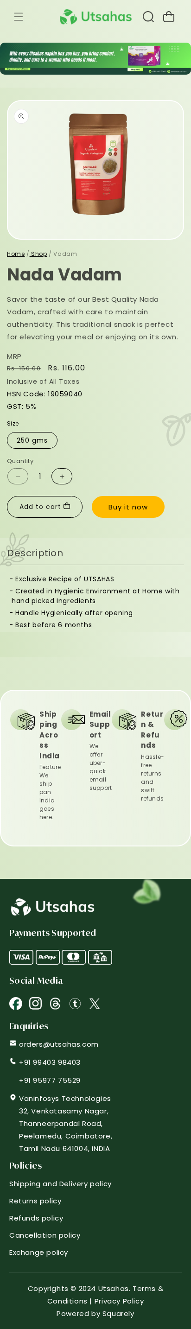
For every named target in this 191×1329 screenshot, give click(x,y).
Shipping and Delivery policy (60, 1184)
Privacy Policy (119, 1301)
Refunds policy (36, 1218)
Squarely (118, 1313)
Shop (38, 254)
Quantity (20, 461)
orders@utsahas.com (59, 1044)
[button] (18, 16)
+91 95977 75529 (50, 1080)
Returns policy (35, 1201)
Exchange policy (38, 1252)
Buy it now (128, 507)
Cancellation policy (44, 1235)
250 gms (32, 440)
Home (16, 254)
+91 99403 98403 (50, 1062)
